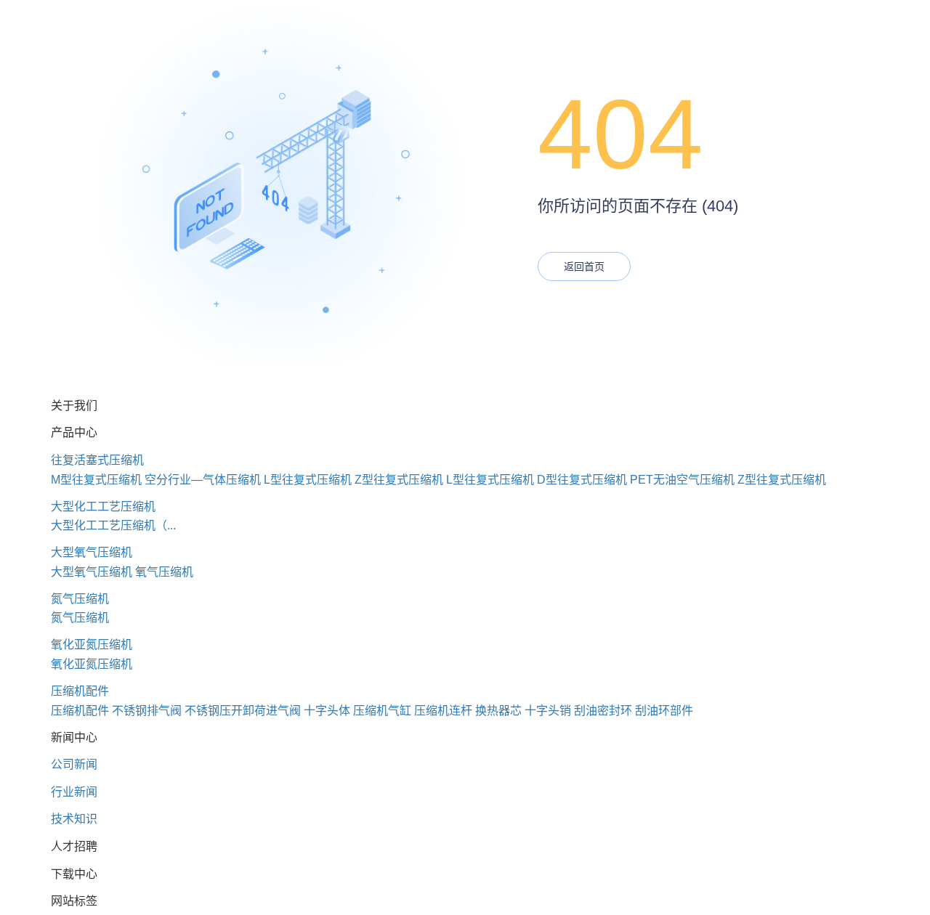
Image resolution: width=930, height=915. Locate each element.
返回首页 (584, 266)
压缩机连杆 (443, 710)
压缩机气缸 (382, 710)
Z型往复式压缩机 (399, 479)
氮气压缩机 (80, 599)
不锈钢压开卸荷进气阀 (243, 710)
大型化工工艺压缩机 (103, 506)
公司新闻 (74, 764)
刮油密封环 (603, 710)
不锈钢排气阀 (147, 710)
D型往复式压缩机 (582, 479)
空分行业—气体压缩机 (203, 479)
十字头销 (548, 710)
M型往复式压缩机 (96, 479)
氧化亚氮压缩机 (91, 644)
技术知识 (74, 819)
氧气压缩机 (164, 572)
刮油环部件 (664, 710)
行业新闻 (74, 792)
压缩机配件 (80, 691)
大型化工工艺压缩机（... (113, 525)
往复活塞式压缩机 (97, 460)
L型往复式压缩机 (308, 479)
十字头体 (327, 710)
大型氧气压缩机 (91, 552)
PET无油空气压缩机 (682, 479)
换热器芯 (498, 710)
